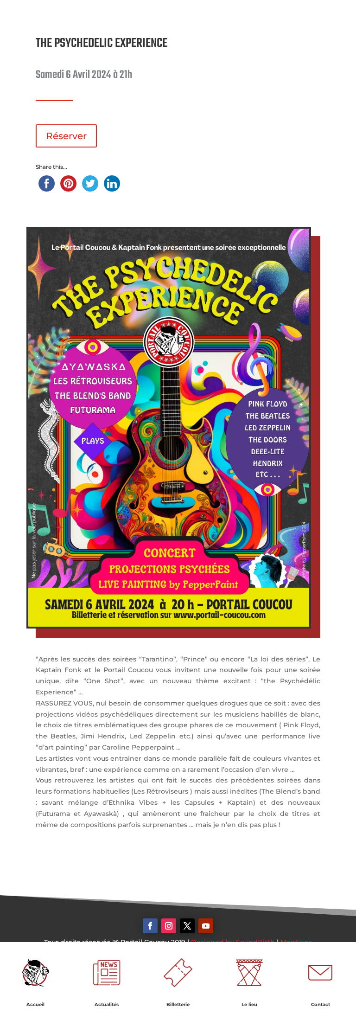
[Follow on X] (187, 925)
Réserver (66, 135)
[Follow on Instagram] (168, 925)
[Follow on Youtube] (205, 925)
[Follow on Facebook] (150, 925)
